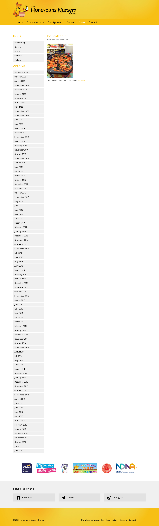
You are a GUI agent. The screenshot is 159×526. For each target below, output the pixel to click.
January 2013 (20, 429)
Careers (71, 22)
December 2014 (21, 334)
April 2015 (18, 317)
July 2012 (18, 446)
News (82, 22)
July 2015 (18, 304)
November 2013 (21, 386)
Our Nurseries (35, 22)
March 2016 (19, 270)
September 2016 (21, 248)
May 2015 (18, 313)
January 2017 (20, 231)
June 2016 (18, 257)
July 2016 (18, 253)
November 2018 (21, 150)
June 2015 (18, 309)
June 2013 (18, 407)
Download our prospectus (92, 520)
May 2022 (18, 107)
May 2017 (18, 214)
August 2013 (19, 399)
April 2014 (18, 364)
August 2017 (19, 201)
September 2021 (21, 111)
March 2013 (19, 420)
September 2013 (21, 394)
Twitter (71, 497)
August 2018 (19, 162)
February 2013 (20, 425)
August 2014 (19, 352)
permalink (82, 80)
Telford (17, 60)
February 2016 (20, 274)
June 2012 (18, 450)
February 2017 (20, 227)
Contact (92, 22)
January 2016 (20, 278)
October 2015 (20, 291)
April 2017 (18, 218)
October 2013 (20, 390)
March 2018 (19, 175)
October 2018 (20, 154)
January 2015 (20, 330)
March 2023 (19, 102)
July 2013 (18, 403)
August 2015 (19, 300)
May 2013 (18, 412)
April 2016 (18, 266)
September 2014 (21, 347)
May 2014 (18, 360)
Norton (17, 51)
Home (20, 22)
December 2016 (21, 235)
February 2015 (20, 326)
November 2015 (21, 287)
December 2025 (21, 72)
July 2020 (18, 119)
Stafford (18, 55)
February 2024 (20, 89)
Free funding (112, 520)
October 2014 (20, 343)
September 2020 (21, 115)
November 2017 (21, 188)
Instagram (118, 497)
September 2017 (21, 197)
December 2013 (21, 382)
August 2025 (19, 81)
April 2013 (18, 416)
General (17, 47)
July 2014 (18, 356)
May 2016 (18, 261)
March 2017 (19, 223)
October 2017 (20, 193)
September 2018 (21, 158)
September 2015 (21, 296)
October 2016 (20, 244)
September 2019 (21, 137)
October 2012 (20, 442)
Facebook (26, 497)
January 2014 (20, 377)
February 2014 (20, 373)
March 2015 (19, 321)
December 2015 (21, 283)
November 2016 (21, 240)
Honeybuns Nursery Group (45, 9)
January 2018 (20, 180)
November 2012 (21, 437)
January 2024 (20, 94)
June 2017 (18, 210)
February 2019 (20, 145)
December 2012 (21, 433)
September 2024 (21, 85)
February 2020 (20, 132)
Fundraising (19, 42)
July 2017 (18, 205)
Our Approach (55, 22)
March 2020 (19, 128)
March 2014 (19, 369)
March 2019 (19, 141)
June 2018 (18, 167)
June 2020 (18, 124)
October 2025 (20, 76)
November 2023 (21, 98)
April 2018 (18, 171)
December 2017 (21, 184)
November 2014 (21, 339)
